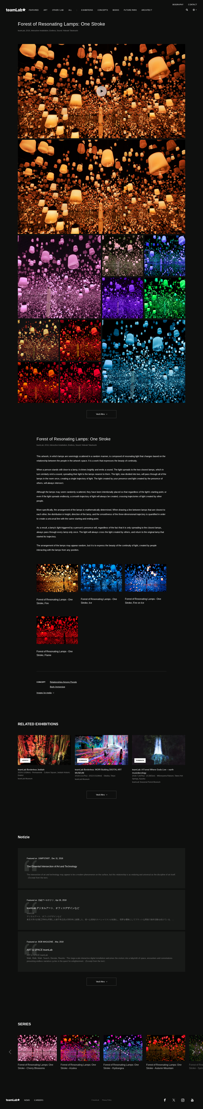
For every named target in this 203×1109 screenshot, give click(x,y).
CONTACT (192, 5)
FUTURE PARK (130, 10)
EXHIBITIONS (87, 10)
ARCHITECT (146, 10)
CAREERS (38, 1100)
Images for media (44, 693)
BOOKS (116, 10)
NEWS (27, 1100)
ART (45, 10)
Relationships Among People (63, 682)
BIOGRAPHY (178, 5)
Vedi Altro (100, 414)
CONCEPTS (103, 10)
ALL (70, 10)
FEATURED (34, 10)
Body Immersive (57, 687)
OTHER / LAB (58, 10)
